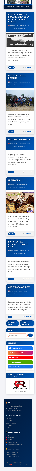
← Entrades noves (12, 323)
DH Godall (10, 7)
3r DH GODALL (15, 180)
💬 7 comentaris (27, 67)
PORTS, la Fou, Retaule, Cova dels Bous (18, 244)
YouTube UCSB (17, 357)
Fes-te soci (9, 427)
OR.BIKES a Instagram (12, 457)
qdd (10, 317)
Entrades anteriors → (26, 323)
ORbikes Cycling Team (12, 452)
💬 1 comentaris (27, 172)
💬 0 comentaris (27, 279)
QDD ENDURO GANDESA (19, 140)
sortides (11, 131)
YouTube (10, 440)
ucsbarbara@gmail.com (18, 367)
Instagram (11, 438)
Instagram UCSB (17, 353)
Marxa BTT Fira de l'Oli (12, 423)
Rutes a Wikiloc (12, 442)
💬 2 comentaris (27, 131)
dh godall (11, 233)
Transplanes (20, 7)
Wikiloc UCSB (16, 362)
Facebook (10, 435)
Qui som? (8, 418)
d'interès (11, 67)
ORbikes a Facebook (12, 454)
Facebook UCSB (17, 348)
